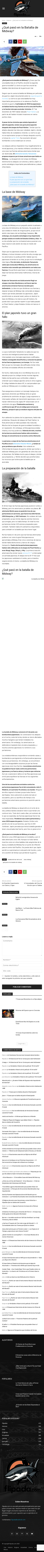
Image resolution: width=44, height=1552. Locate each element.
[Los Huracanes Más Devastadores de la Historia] (8, 922)
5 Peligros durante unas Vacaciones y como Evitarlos (18, 1200)
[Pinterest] (20, 42)
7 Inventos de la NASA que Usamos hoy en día (25, 1265)
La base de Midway (16, 177)
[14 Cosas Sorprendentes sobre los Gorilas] (8, 1036)
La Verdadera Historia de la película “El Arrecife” (23, 1066)
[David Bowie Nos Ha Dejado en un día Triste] (8, 1025)
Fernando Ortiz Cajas (8, 1131)
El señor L (5, 1324)
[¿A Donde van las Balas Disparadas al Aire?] (8, 1408)
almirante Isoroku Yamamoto (25, 154)
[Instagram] (17, 1534)
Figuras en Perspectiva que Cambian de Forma (22, 1330)
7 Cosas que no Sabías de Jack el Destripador (22, 1092)
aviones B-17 (27, 553)
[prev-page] (3, 929)
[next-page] (6, 929)
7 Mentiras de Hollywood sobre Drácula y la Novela (24, 1151)
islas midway (27, 859)
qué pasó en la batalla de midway (12, 862)
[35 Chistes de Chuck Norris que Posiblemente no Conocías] (8, 1347)
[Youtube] (32, 1534)
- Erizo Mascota (7, 1177)
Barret (4, 1217)
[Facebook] (10, 42)
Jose (3, 1095)
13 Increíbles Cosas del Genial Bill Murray (27, 1177)
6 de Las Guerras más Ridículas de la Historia (20, 1277)
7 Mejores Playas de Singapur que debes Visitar (17, 1120)
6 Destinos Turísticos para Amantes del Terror (16, 1212)
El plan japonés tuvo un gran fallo (21, 179)
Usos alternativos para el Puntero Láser (14, 1229)
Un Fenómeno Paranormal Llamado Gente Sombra (23, 1055)
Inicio (3, 20)
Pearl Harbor (31, 112)
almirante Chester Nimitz (22, 444)
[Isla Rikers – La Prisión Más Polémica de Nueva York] (8, 911)
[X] (15, 42)
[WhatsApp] (25, 42)
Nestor (4, 1240)
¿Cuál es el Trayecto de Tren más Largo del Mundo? (18, 1223)
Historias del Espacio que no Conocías (28, 1010)
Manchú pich (6, 1080)
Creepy (4, 1062)
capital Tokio (15, 138)
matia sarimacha (7, 1116)
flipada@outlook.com (18, 1520)
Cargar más (21, 1043)
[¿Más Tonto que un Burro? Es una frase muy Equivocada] (8, 1369)
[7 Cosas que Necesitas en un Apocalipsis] (8, 1002)
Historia (8, 20)
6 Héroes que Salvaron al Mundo (25, 1116)
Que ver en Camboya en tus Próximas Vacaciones (17, 1160)
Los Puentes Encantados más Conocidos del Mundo (26, 1197)
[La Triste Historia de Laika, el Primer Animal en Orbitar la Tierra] (8, 1386)
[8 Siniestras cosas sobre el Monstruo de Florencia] (8, 1358)
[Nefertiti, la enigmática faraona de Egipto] (8, 900)
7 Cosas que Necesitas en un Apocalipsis (29, 999)
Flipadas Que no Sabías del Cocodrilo (13, 1202)
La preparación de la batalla (19, 182)
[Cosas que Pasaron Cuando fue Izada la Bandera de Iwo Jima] (8, 1397)
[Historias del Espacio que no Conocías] (8, 1013)
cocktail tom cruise (8, 1319)
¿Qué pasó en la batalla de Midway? (22, 184)
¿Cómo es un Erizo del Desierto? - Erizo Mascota (17, 1181)
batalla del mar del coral (15, 859)
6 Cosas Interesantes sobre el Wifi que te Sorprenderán (19, 1258)
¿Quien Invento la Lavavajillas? (12, 1235)
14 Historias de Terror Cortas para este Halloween (24, 1059)
